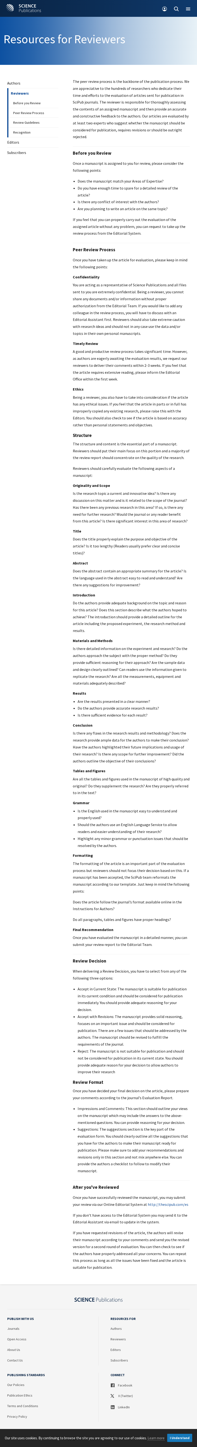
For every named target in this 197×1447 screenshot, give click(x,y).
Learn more (156, 1438)
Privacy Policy (17, 1416)
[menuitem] (165, 8)
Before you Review (27, 103)
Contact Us (15, 1360)
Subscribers (16, 152)
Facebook (124, 1385)
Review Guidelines (26, 122)
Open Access (16, 1339)
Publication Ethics (19, 1395)
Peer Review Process (28, 113)
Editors (13, 142)
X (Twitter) (125, 1396)
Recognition (22, 132)
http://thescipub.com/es (168, 1204)
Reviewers (20, 93)
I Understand (180, 1438)
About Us (13, 1350)
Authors (13, 83)
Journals (13, 1328)
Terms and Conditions (22, 1406)
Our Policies (16, 1385)
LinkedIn (123, 1407)
